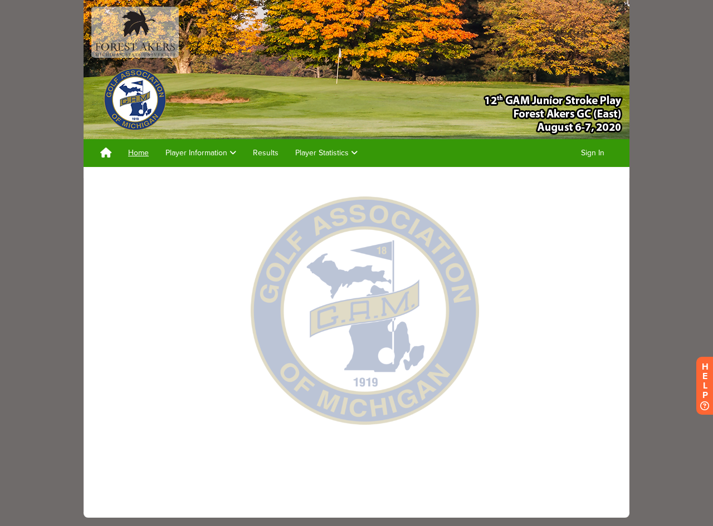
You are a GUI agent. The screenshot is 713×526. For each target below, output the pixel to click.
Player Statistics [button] (323, 153)
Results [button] (266, 153)
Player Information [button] (197, 153)
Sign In (592, 153)
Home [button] (138, 153)
